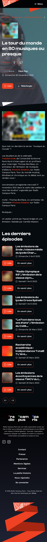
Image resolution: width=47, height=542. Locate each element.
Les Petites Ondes (33, 17)
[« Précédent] (5, 400)
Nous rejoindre (22, 478)
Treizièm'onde (9, 158)
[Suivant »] (12, 400)
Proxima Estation (20, 170)
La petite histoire (22, 473)
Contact (22, 449)
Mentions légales (22, 463)
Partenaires (22, 459)
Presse (22, 454)
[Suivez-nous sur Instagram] (9, 442)
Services (22, 468)
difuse (34, 493)
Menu (40, 4)
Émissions (16, 17)
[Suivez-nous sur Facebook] (4, 442)
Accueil (5, 17)
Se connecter (22, 482)
